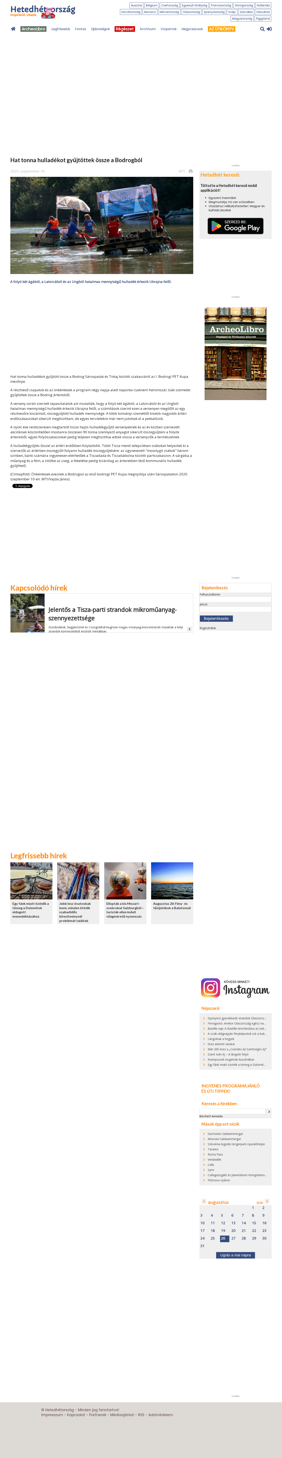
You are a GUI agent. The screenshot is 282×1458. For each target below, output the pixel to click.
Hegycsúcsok (192, 29)
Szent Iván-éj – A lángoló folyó (228, 1054)
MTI (182, 171)
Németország (169, 12)
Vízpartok (169, 29)
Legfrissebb (60, 29)
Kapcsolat (76, 1414)
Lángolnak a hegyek (221, 1039)
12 (223, 1223)
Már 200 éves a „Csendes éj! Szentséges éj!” (237, 1049)
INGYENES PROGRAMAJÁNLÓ (230, 1085)
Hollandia (263, 5)
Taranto (213, 1149)
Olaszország (191, 12)
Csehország (169, 5)
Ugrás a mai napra (235, 1255)
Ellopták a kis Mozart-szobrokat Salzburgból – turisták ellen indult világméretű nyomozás (125, 910)
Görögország (244, 5)
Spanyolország (214, 12)
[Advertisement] (102, 329)
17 (202, 1231)
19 (223, 1231)
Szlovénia (263, 12)
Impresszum (52, 1414)
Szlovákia (246, 12)
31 (202, 1246)
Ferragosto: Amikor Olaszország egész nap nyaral (241, 1023)
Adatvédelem (160, 1414)
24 (202, 1238)
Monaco (150, 12)
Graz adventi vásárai (221, 1044)
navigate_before (203, 1201)
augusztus (218, 1202)
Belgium (152, 5)
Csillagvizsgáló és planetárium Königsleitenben (239, 1175)
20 (233, 1231)
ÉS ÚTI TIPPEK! (215, 1091)
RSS (141, 1414)
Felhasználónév (210, 594)
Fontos (80, 29)
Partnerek (97, 1414)
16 (264, 1223)
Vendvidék (214, 1159)
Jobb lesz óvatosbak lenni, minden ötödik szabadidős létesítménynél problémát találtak (75, 912)
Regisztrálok (208, 628)
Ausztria (136, 5)
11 (213, 1223)
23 (264, 1231)
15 (254, 1223)
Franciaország (221, 5)
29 (254, 1238)
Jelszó (203, 604)
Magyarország (242, 19)
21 (244, 1231)
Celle (211, 1165)
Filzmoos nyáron (219, 1180)
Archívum (148, 29)
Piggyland (263, 19)
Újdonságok (100, 29)
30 (264, 1238)
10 (202, 1223)
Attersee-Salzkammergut (224, 1139)
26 (223, 1238)
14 (244, 1223)
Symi (211, 1170)
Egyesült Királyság (194, 5)
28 (244, 1238)
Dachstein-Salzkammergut (225, 1134)
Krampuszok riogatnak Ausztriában (231, 1059)
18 (213, 1231)
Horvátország (130, 12)
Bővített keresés (211, 1116)
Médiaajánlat (122, 1414)
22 (254, 1231)
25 (213, 1238)
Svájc (232, 12)
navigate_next (269, 1111)
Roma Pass (215, 1154)
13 (233, 1223)
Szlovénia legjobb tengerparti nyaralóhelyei (236, 1144)
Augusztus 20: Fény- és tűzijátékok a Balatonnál (172, 906)
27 (233, 1238)
